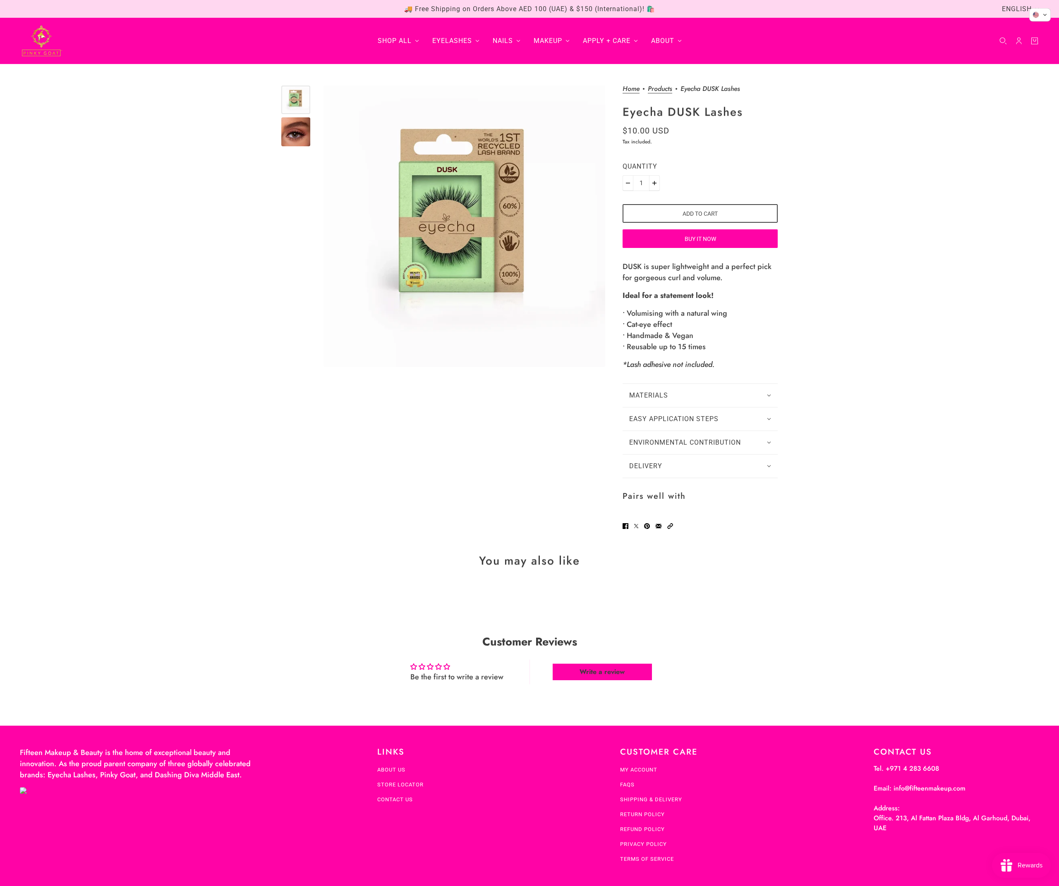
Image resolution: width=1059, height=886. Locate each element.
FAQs (627, 784)
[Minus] (628, 183)
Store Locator (400, 784)
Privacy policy (643, 844)
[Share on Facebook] (625, 526)
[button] (670, 526)
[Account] (1018, 40)
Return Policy (642, 814)
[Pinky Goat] (41, 40)
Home (631, 89)
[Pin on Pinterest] (647, 526)
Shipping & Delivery (651, 799)
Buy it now (700, 239)
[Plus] (654, 183)
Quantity (640, 166)
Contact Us (395, 799)
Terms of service (647, 859)
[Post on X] (636, 526)
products (660, 89)
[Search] (1003, 40)
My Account (638, 770)
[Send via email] (658, 526)
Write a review (602, 671)
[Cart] (1034, 40)
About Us (391, 770)
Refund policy (642, 829)
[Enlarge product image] (464, 226)
